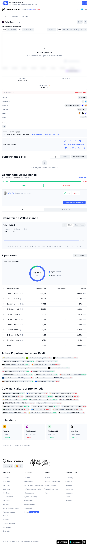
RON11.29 (19, 403)
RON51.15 (75, 406)
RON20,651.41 (44, 413)
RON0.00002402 (68, 409)
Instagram (69, 489)
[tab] (20, 29)
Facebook (69, 493)
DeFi (4, 126)
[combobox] (51, 29)
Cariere (26, 512)
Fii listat (47, 478)
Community (69, 481)
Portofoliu (6, 519)
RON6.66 (13, 396)
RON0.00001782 (16, 409)
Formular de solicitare (52, 481)
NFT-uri (5, 516)
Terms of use (28, 481)
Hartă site (6, 531)
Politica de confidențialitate (33, 485)
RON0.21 (14, 393)
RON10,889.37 (40, 396)
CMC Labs (6, 485)
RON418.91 (68, 396)
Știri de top (6, 493)
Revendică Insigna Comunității (75, 148)
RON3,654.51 (15, 400)
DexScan (6, 504)
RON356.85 (44, 400)
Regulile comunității (30, 497)
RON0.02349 (46, 406)
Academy (6, 478)
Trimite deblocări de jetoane (75, 144)
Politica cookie (29, 493)
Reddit (67, 497)
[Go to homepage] (11, 9)
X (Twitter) (69, 478)
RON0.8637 (15, 413)
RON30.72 (38, 393)
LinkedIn (68, 500)
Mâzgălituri (7, 527)
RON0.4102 (16, 406)
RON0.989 (49, 403)
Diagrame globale (9, 512)
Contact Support (50, 485)
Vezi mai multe (82, 177)
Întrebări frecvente (51, 489)
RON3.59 (41, 409)
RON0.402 (69, 400)
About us (27, 478)
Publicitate (6, 481)
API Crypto (6, 500)
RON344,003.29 (64, 393)
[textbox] (35, 196)
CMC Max (6, 489)
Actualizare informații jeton (74, 141)
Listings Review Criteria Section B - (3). (45, 134)
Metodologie (28, 508)
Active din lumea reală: (11, 508)
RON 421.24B (31, 9)
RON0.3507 (72, 413)
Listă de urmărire (9, 523)
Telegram (68, 485)
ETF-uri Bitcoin (8, 497)
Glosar (46, 493)
